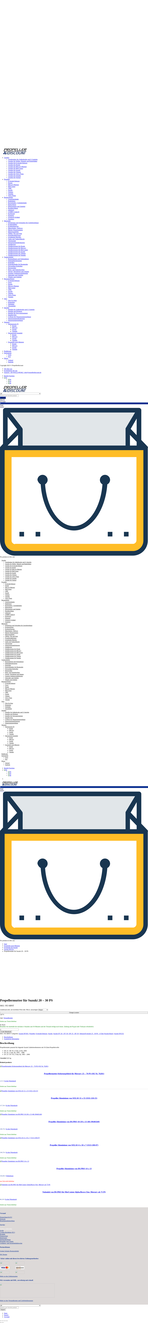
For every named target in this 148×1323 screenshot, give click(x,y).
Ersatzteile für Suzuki (11, 947)
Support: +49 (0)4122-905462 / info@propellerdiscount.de (22, 372)
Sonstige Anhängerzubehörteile (18, 273)
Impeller (6, 308)
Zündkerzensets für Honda (16, 246)
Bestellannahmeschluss (7, 1221)
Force (10, 282)
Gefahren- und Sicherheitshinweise (11, 1243)
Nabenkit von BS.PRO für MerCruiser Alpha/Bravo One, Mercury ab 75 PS (74, 1192)
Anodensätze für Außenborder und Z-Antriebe (23, 159)
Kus (9, 356)
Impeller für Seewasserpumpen (18, 313)
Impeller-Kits (12, 315)
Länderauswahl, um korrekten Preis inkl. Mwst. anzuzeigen (19, 1010)
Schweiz (2, 1219)
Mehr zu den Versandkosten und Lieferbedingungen (16, 1300)
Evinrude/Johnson (14, 181)
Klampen (11, 215)
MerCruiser (11, 186)
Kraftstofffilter (12, 224)
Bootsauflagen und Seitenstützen (18, 259)
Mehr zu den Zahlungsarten (9, 1276)
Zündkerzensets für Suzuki (16, 252)
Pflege (6, 358)
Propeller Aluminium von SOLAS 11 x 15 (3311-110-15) (74, 1098)
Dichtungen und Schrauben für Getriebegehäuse (23, 223)
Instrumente (7, 353)
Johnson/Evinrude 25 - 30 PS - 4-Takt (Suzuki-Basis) (96, 1033)
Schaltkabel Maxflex (14, 237)
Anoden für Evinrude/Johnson (17, 163)
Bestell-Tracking (9, 376)
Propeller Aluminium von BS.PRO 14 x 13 (74, 1169)
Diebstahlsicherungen (15, 261)
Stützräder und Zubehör (15, 275)
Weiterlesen (9, 1176)
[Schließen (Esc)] (7, 1320)
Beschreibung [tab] (8, 1037)
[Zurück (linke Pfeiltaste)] (1, 1322)
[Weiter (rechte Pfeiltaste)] (3, 1322)
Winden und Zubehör (15, 277)
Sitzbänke (11, 304)
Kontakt (2, 1234)
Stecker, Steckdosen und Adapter (18, 271)
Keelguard (11, 214)
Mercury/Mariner (13, 185)
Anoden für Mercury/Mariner (17, 167)
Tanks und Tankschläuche (16, 239)
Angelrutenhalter (13, 199)
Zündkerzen (12, 244)
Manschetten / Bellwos (15, 228)
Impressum (3, 1238)
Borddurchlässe (13, 208)
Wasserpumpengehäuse (15, 320)
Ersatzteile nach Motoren (16, 342)
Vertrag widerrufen (6, 1229)
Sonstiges (11, 219)
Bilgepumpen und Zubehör (16, 206)
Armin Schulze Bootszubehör (9, 1251)
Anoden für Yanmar (14, 177)
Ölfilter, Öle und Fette (15, 233)
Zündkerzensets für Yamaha (17, 255)
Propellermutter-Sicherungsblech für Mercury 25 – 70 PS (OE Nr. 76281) (74, 1074)
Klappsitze (11, 302)
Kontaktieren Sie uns (10, 371)
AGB (2, 1230)
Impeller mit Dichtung (15, 311)
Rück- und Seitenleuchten (16, 270)
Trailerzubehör (8, 257)
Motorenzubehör (13, 232)
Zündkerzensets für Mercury (17, 248)
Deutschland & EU (6, 1217)
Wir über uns (8, 369)
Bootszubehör (8, 197)
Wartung (6, 322)
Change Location (74, 1012)
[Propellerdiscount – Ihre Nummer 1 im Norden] (15, 154)
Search (3, 398)
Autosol (10, 360)
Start (5, 944)
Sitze (5, 299)
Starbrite (10, 362)
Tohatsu (10, 192)
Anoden (6, 157)
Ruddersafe (7, 351)
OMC (10, 188)
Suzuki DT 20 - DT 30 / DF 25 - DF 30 (66, 1033)
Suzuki (10, 190)
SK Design (3, 1254)
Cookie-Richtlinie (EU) (7, 1232)
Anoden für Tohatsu (14, 172)
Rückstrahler (12, 268)
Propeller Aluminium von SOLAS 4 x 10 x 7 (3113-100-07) (74, 1145)
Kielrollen (11, 262)
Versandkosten (8, 1018)
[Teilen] (5, 1320)
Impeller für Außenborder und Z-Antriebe (21, 309)
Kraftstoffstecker (13, 226)
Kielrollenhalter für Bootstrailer (18, 264)
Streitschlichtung (5, 1239)
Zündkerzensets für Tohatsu (17, 253)
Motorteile (7, 221)
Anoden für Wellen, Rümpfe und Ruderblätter (22, 161)
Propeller (7, 179)
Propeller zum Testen (6, 1241)
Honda (10, 183)
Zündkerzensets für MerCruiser (18, 250)
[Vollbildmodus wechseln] (3, 1320)
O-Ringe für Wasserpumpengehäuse (19, 317)
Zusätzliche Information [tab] (11, 1039)
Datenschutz (4, 1236)
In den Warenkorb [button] (10, 1081)
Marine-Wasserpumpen (15, 230)
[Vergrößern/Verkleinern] (1, 1320)
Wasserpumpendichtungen (16, 242)
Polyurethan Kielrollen (15, 266)
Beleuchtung (12, 205)
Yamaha (10, 194)
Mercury (15, 328)
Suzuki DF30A (23, 1033)
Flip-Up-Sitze (12, 300)
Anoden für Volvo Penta (16, 174)
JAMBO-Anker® (13, 212)
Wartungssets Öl (13, 324)
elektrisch (11, 210)
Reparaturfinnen (9, 279)
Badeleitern (11, 201)
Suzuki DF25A (9, 949)
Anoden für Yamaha (14, 176)
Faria (9, 355)
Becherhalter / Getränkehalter (17, 203)
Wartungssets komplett (15, 333)
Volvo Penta (12, 195)
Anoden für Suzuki (14, 170)
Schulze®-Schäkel (14, 217)
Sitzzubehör (12, 306)
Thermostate (12, 241)
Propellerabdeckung (14, 235)
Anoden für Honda (14, 165)
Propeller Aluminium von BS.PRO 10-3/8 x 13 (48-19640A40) (74, 1122)
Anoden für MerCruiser (15, 168)
